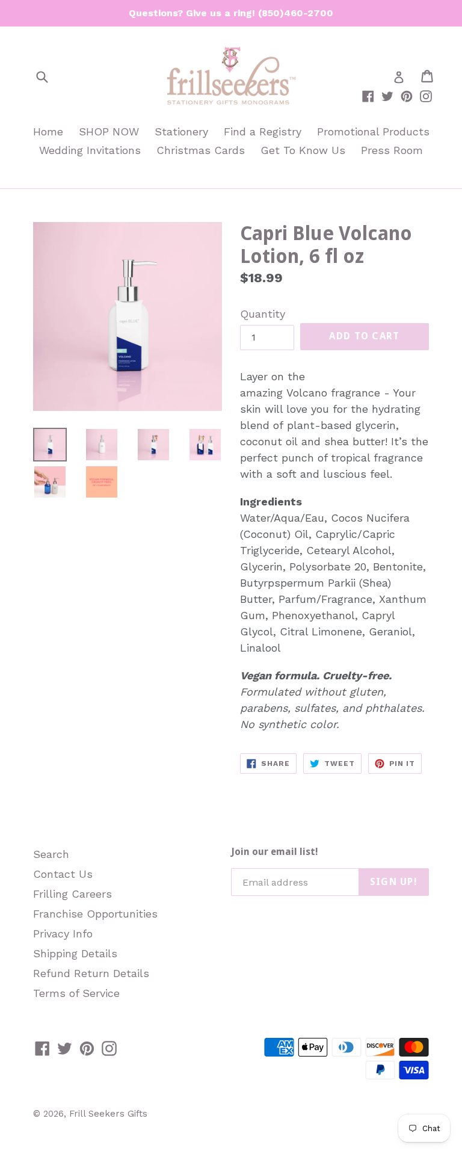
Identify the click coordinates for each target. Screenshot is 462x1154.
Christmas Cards (200, 150)
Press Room (392, 150)
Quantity (262, 313)
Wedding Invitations (90, 150)
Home (48, 131)
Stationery (181, 131)
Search (51, 854)
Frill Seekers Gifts (108, 1113)
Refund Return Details (91, 973)
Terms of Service (76, 993)
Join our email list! (274, 851)
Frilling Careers (72, 893)
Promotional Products (373, 131)
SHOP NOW (109, 131)
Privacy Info (63, 933)
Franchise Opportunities (95, 913)
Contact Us (63, 874)
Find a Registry (262, 131)
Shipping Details (75, 953)
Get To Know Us (302, 150)
